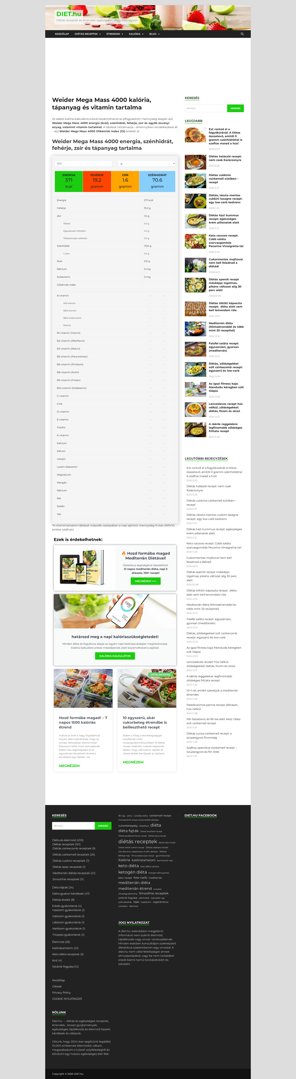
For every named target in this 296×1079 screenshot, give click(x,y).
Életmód (58, 942)
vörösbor (123, 906)
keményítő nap (165, 860)
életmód (133, 906)
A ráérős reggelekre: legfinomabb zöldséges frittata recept (225, 427)
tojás (136, 901)
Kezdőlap (62, 33)
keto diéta (128, 865)
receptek (157, 889)
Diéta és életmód (64, 840)
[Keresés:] (214, 108)
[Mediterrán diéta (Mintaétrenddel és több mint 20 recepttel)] (195, 323)
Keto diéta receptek (66, 954)
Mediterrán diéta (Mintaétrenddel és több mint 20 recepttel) (226, 327)
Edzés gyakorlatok (64, 906)
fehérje (163, 851)
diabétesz (144, 826)
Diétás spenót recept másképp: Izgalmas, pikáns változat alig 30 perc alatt (225, 285)
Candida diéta (141, 815)
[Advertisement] (148, 64)
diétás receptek (137, 841)
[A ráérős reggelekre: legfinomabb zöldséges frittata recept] (195, 424)
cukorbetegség (128, 825)
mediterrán (155, 877)
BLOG (153, 33)
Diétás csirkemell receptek (71, 854)
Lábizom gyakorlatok (66, 922)
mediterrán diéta (134, 882)
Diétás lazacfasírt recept (151, 831)
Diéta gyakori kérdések (68, 893)
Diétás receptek (86, 33)
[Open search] (242, 34)
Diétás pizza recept (157, 836)
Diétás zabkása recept (157, 847)
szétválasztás (125, 902)
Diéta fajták (60, 887)
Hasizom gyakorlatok (66, 910)
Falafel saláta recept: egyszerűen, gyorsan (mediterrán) (224, 347)
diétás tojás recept (167, 842)
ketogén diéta (132, 872)
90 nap (121, 815)
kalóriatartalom (62, 948)
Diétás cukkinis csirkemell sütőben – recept (224, 178)
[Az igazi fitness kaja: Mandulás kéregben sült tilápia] (195, 384)
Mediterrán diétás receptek (71, 873)
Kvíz (55, 960)
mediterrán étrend (135, 888)
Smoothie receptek (66, 879)
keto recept (125, 877)
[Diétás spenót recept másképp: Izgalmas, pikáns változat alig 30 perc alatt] (195, 279)
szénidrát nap (158, 898)
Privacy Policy (61, 992)
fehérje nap (124, 855)
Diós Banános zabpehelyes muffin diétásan (138, 852)
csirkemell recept (160, 815)
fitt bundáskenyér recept (142, 856)
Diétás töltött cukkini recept (131, 847)
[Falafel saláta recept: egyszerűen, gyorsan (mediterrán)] (195, 343)
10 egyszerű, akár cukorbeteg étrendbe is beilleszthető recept (145, 722)
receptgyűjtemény (128, 893)
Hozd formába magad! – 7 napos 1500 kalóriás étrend (83, 722)
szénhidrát (144, 898)
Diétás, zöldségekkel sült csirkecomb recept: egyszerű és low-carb (226, 367)
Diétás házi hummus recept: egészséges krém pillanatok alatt (224, 219)
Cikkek (57, 986)
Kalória (134, 33)
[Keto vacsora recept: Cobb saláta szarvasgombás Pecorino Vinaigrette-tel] (195, 236)
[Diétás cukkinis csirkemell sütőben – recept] (195, 175)
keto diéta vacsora (149, 866)
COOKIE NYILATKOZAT (67, 998)
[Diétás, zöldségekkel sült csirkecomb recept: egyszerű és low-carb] (195, 364)
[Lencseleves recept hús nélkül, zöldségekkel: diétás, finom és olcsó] (195, 404)
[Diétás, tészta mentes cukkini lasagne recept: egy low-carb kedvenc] (195, 195)
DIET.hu (68, 14)
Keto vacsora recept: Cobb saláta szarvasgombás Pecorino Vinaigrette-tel (226, 241)
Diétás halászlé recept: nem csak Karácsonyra (225, 158)
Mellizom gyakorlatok (67, 928)
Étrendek (113, 33)
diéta (155, 825)
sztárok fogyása (127, 897)
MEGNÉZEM (69, 766)
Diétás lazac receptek (67, 867)
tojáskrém (146, 902)
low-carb (140, 878)
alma (129, 815)
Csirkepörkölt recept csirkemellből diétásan (138, 820)
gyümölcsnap (163, 855)
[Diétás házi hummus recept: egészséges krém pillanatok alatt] (195, 215)
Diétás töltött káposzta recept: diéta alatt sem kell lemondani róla (225, 307)
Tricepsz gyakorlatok (66, 934)
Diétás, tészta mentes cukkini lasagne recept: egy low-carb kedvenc (225, 199)
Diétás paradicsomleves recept (132, 836)
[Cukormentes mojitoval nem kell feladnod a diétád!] (195, 259)
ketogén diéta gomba (159, 873)
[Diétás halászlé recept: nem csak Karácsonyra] (195, 156)
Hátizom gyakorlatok (66, 916)
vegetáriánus (160, 902)
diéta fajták (128, 831)
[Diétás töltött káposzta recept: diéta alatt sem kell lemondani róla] (195, 303)
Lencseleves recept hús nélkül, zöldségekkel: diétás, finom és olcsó (226, 407)
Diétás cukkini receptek (69, 860)
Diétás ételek (61, 899)
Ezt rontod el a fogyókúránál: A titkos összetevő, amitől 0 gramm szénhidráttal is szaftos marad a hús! (225, 136)
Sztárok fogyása (63, 966)
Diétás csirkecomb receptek (72, 848)
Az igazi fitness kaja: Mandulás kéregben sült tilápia (226, 387)
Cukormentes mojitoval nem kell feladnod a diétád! (226, 263)
